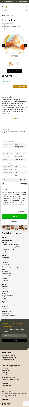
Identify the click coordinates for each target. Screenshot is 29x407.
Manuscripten (6, 386)
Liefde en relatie (7, 276)
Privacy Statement (8, 360)
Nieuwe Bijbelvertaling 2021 (10, 247)
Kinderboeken (6, 274)
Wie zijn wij (5, 368)
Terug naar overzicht (9, 15)
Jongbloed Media (7, 24)
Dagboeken (5, 262)
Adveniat (5, 287)
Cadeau (4, 260)
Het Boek (5, 242)
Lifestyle (4, 278)
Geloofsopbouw (7, 311)
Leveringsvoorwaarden (9, 357)
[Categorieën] (3, 6)
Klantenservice (23, 1)
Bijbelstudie (5, 258)
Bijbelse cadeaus (7, 240)
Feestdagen (6, 265)
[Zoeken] (26, 11)
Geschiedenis (6, 370)
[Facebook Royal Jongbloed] (2, 404)
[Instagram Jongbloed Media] (5, 404)
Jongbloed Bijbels (7, 296)
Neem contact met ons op (10, 388)
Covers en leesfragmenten (10, 379)
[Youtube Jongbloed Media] (8, 404)
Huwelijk (4, 309)
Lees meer (14, 118)
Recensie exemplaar (8, 377)
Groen (4, 293)
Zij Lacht (4, 251)
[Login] (20, 6)
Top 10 (4, 304)
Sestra (4, 298)
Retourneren (6, 362)
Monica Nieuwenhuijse (13, 26)
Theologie (5, 280)
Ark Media (5, 289)
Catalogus (5, 373)
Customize (14, 221)
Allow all (14, 216)
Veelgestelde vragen (8, 355)
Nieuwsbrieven (6, 375)
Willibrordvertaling (8, 249)
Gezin (3, 269)
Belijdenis (5, 306)
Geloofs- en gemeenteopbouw (12, 267)
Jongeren (5, 271)
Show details (20, 211)
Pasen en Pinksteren (8, 316)
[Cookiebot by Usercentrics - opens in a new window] (20, 184)
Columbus (5, 291)
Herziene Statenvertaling (10, 245)
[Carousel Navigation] (14, 45)
